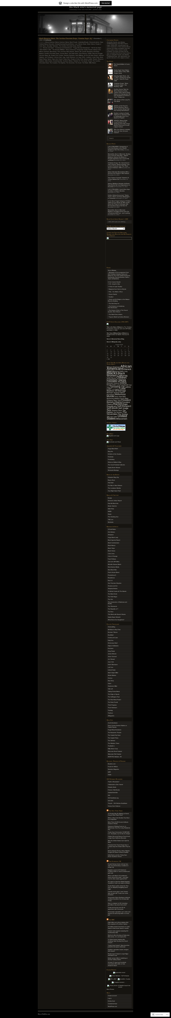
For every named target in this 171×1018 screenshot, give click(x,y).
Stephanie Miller (112, 686)
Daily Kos (110, 640)
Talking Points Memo (114, 691)
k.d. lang (78, 57)
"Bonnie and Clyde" (48, 47)
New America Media (113, 567)
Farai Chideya (112, 559)
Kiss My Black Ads (113, 503)
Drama (123, 383)
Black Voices (111, 551)
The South (78, 62)
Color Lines (111, 553)
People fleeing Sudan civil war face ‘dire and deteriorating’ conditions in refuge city (118, 865)
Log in (110, 998)
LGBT (109, 389)
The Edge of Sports (113, 694)
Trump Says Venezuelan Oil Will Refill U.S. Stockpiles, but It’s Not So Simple (119, 832)
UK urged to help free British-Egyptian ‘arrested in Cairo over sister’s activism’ (119, 882)
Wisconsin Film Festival (114, 754)
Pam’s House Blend (113, 572)
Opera (49, 59)
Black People (73, 42)
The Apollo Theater (86, 61)
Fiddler (90, 53)
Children (121, 377)
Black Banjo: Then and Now (58, 51)
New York (117, 400)
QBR (109, 772)
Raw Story (111, 680)
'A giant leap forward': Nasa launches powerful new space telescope (118, 946)
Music (84, 44)
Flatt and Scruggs (97, 53)
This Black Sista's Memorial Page (85, 7)
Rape (125, 404)
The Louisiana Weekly (114, 488)
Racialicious (111, 577)
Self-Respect (124, 406)
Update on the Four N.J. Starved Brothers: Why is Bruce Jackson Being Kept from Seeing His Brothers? (121, 108)
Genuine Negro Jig (44, 55)
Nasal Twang (43, 59)
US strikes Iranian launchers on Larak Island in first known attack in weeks (119, 927)
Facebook (124, 385)
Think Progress (112, 705)
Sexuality (49, 46)
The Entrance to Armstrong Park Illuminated (116, 306)
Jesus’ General (112, 656)
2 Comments (47, 40)
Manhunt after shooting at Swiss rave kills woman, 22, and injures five (118, 935)
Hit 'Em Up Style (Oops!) (91, 55)
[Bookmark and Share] (114, 442)
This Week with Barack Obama (117, 614)
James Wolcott (112, 653)
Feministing (111, 459)
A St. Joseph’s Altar (114, 284)
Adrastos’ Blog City (113, 477)
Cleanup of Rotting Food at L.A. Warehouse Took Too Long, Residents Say (119, 828)
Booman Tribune (113, 632)
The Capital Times (113, 738)
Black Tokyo (111, 548)
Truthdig (110, 710)
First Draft (110, 482)
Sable (109, 774)
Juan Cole (111, 662)
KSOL (83, 57)
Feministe (110, 456)
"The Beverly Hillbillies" (58, 49)
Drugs (109, 385)
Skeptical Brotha (112, 588)
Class (101, 42)
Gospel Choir (54, 55)
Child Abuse (111, 378)
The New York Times (116, 811)
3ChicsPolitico (112, 529)
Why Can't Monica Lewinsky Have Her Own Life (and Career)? (122, 131)
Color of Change (112, 556)
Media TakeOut (112, 506)
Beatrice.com (111, 764)
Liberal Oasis (111, 670)
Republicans (112, 406)
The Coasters (53, 62)
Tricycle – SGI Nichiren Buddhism (117, 803)
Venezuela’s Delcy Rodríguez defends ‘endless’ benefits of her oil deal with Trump (119, 899)
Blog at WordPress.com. (44, 1014)
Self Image (123, 408)
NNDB (109, 511)
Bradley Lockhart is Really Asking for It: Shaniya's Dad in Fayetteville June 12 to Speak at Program (122, 115)
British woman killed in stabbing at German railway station (117, 958)
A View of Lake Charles (115, 286)
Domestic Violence (113, 383)
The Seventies (70, 62)
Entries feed (111, 1001)
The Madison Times (113, 743)
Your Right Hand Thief (114, 491)
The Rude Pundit (113, 702)
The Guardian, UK (115, 861)
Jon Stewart (111, 659)
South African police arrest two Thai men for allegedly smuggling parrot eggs (118, 887)
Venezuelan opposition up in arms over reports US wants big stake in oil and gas (119, 913)
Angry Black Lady (113, 537)
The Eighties (61, 62)
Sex (109, 410)
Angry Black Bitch (113, 448)
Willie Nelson (92, 62)
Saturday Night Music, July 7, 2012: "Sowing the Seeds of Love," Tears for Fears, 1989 (122, 78)
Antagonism (80, 49)
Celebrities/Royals (83, 42)
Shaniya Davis (117, 410)
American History (64, 42)
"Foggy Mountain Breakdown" (81, 47)
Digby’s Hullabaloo (113, 645)
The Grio (110, 599)
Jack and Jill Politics (113, 561)
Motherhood (120, 394)
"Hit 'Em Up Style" (96, 47)
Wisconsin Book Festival (115, 751)
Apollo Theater (88, 49)
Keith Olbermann (113, 664)
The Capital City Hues (114, 735)
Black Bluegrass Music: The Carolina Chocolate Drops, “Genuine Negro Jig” (66, 38)
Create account (112, 995)
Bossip (110, 498)
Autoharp (46, 51)
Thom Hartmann (112, 707)
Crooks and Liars (113, 637)
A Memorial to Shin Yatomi (115, 784)
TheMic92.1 (111, 746)
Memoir (80, 44)
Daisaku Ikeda (112, 787)
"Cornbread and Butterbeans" (63, 47)
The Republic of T (113, 609)
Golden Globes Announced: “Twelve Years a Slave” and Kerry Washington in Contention (119, 196)
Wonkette (110, 522)
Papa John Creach (57, 59)
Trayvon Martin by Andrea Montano (119, 317)
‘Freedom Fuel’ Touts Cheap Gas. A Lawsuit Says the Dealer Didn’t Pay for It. (119, 846)
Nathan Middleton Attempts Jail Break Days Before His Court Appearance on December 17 (119, 185)
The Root (110, 611)
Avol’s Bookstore (113, 723)
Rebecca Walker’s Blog (114, 462)
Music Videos (91, 44)
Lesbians (88, 57)
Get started (106, 3)
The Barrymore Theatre (114, 732)
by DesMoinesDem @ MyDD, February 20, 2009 (118, 334)
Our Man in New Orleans (115, 485)
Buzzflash (111, 635)
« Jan (108, 359)
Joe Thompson (49, 57)
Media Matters (112, 675)
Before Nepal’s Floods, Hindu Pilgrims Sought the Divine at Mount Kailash (119, 851)
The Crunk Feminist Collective (116, 464)
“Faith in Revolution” (113, 781)
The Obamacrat (112, 606)
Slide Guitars (48, 61)
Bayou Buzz (111, 480)
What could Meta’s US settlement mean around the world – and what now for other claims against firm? (118, 877)
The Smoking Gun (113, 516)
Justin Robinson (70, 57)
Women (79, 46)
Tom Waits (85, 62)
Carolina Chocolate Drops (51, 53)
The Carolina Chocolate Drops (67, 46)
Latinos (128, 387)
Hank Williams (79, 55)
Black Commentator (113, 543)
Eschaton (110, 648)
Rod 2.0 (110, 580)
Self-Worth (112, 408)
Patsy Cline (66, 59)
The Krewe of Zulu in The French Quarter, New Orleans (118, 311)
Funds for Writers (113, 766)
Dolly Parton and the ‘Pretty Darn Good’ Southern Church (117, 855)
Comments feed (112, 1003)
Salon (109, 683)
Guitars (61, 55)
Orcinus (110, 678)
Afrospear (111, 534)
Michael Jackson (113, 393)
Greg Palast (111, 651)
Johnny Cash (58, 57)
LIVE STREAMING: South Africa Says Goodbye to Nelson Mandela (119, 190)
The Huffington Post (114, 697)
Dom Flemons (83, 53)
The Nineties (118, 412)
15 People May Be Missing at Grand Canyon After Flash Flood (118, 814)
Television (55, 46)
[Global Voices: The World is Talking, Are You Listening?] (116, 430)
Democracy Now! (113, 643)
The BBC (112, 920)
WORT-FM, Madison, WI (115, 756)
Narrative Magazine (113, 769)
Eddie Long (116, 385)
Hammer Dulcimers (69, 55)
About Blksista (112, 270)
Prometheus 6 (112, 575)
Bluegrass (90, 51)
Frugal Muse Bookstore (114, 729)
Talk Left (110, 689)
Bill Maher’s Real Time (114, 629)
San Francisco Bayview (114, 583)
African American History (52, 42)
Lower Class (95, 57)
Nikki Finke (111, 508)
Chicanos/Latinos (94, 42)
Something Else (57, 61)
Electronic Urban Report (115, 500)
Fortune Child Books (114, 790)
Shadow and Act (112, 586)
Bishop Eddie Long (120, 371)
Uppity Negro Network (114, 617)
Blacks (77, 51)
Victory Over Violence (114, 806)
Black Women (70, 51)
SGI (109, 795)
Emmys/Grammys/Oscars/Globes (64, 44)
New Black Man (112, 569)
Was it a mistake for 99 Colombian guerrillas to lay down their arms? (118, 904)
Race (44, 46)
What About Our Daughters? (116, 619)
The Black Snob (112, 594)
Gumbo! (111, 297)
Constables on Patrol (116, 381)
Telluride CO (76, 61)
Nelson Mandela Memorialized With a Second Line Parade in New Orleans (118, 172)
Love (76, 44)
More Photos (110, 989)
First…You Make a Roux (116, 291)
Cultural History (43, 44)
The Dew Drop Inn (114, 303)
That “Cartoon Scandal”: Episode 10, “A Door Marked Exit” (118, 178)
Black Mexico (111, 545)
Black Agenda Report (114, 540)
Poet (81, 59)
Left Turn (110, 667)
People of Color (75, 59)
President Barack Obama (119, 401)
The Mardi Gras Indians (115, 314)
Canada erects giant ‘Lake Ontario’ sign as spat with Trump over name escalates (118, 893)
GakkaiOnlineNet (113, 792)
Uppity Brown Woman (114, 467)
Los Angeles (115, 389)
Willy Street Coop (113, 748)
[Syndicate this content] (107, 811)
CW (70, 53)
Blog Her (110, 451)
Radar (109, 514)
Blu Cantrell (83, 51)
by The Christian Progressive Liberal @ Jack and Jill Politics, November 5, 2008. (119, 328)
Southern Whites (68, 61)
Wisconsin (121, 418)
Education (51, 44)
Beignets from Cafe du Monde (117, 289)
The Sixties (123, 414)
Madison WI (112, 391)
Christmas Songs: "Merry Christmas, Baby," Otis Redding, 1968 (121, 85)
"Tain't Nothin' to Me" (45, 49)
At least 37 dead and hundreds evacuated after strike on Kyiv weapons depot (117, 964)
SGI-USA (110, 800)
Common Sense (116, 379)
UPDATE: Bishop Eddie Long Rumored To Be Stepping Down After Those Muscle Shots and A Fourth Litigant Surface (122, 123)
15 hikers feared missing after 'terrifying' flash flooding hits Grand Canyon (118, 941)
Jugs (64, 57)
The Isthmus (111, 740)
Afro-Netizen (111, 532)
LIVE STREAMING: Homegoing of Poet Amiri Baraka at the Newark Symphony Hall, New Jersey (118, 148)
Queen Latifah (88, 59)
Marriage (122, 391)
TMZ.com (110, 519)
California (122, 375)
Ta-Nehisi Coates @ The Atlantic (117, 591)
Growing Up (118, 386)
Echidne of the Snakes (114, 454)
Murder (111, 396)
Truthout (110, 713)
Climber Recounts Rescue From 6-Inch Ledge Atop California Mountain (119, 837)
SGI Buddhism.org (113, 798)
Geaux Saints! (113, 294)
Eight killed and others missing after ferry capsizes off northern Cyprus (118, 923)
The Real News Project (114, 699)
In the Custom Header (114, 282)
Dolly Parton (74, 53)
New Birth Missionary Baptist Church (116, 397)
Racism (95, 59)
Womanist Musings (113, 470)
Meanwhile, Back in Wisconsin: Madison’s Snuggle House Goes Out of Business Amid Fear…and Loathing (119, 211)
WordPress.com (112, 1006)
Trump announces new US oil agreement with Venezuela (116, 908)
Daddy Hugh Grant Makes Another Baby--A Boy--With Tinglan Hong (121, 71)
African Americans (71, 49)
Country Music (64, 53)
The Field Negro (112, 596)
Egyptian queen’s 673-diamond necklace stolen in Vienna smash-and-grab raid (119, 871)
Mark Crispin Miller (113, 672)
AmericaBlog (111, 627)
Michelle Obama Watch (114, 564)
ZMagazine (111, 715)
